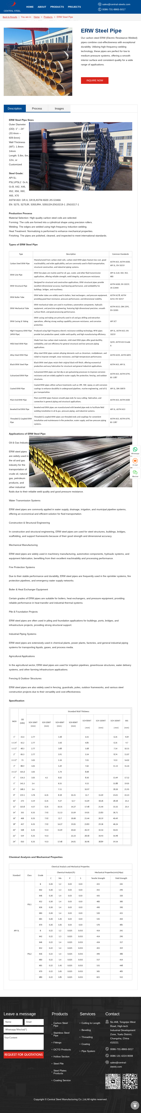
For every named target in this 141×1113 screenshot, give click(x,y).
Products (57, 6)
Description (15, 108)
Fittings (57, 1042)
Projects (74, 6)
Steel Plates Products (59, 1072)
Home (30, 6)
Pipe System (88, 1051)
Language (83, 20)
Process (37, 108)
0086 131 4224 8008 (121, 1055)
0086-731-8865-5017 (114, 9)
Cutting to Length (91, 1023)
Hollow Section (61, 1056)
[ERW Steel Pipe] (12, 8)
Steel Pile (58, 1063)
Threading (87, 1037)
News (45, 20)
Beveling (86, 1030)
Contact (59, 20)
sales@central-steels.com (116, 4)
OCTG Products (62, 1049)
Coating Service (62, 1080)
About (42, 6)
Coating (86, 1044)
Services (32, 20)
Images (59, 108)
